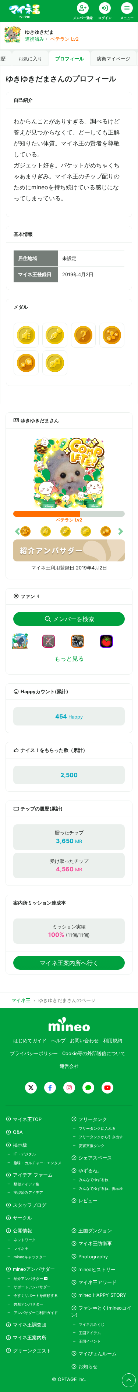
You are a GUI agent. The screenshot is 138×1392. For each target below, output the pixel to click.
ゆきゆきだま (39, 32)
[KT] (51, 640)
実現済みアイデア (28, 1192)
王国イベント (90, 1341)
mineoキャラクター (30, 1257)
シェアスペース (95, 1158)
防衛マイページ (113, 59)
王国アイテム (90, 1332)
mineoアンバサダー (34, 1269)
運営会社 (69, 1066)
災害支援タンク (92, 1145)
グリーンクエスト (32, 1351)
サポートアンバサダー (32, 1287)
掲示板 (20, 1145)
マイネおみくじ (92, 1324)
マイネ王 (21, 1248)
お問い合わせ (84, 1040)
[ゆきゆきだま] (69, 472)
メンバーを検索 (73, 619)
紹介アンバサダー (29, 1278)
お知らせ (88, 1366)
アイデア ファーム (33, 1175)
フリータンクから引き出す (101, 1137)
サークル (22, 1218)
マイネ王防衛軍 (95, 1243)
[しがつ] (22, 645)
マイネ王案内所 (29, 1337)
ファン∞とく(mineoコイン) (101, 1311)
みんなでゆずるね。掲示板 (101, 1188)
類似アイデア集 (26, 1184)
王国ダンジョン (95, 1230)
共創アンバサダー (28, 1304)
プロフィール (69, 59)
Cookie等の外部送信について (93, 1053)
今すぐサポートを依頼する (36, 1295)
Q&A (18, 1132)
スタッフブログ (29, 1205)
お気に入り (30, 59)
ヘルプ (58, 1040)
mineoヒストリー (97, 1269)
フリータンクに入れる (97, 1128)
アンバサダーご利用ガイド (36, 1312)
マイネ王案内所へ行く (69, 962)
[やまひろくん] (109, 640)
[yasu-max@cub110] (80, 640)
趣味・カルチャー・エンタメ (37, 1163)
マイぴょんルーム (97, 1353)
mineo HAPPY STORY (102, 1295)
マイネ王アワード (97, 1282)
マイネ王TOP (27, 1119)
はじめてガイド (30, 1040)
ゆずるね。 (90, 1170)
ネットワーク (25, 1239)
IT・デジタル (25, 1154)
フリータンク (92, 1119)
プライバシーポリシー (34, 1053)
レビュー (88, 1200)
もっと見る (69, 658)
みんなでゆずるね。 (95, 1179)
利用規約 (112, 1040)
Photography (93, 1256)
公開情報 (22, 1230)
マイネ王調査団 (29, 1325)
